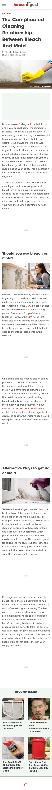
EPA (30, 317)
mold (29, 124)
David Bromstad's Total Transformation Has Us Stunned (39, 727)
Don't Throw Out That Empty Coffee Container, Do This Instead (38, 766)
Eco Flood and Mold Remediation (26, 408)
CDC (28, 306)
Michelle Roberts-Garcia (15, 52)
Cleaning (6, 14)
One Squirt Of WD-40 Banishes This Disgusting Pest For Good (12, 766)
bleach (41, 509)
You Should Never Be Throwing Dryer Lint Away (12, 726)
